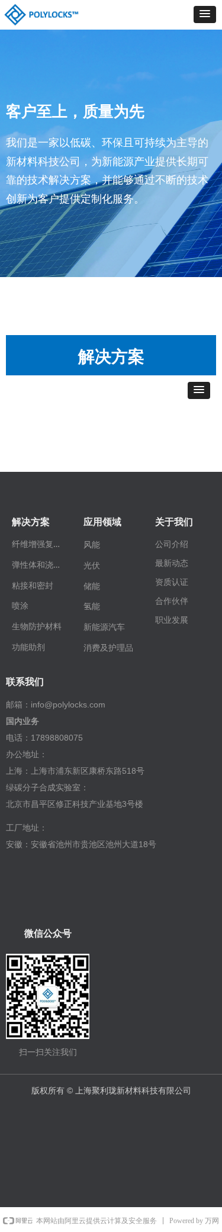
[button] (205, 14)
